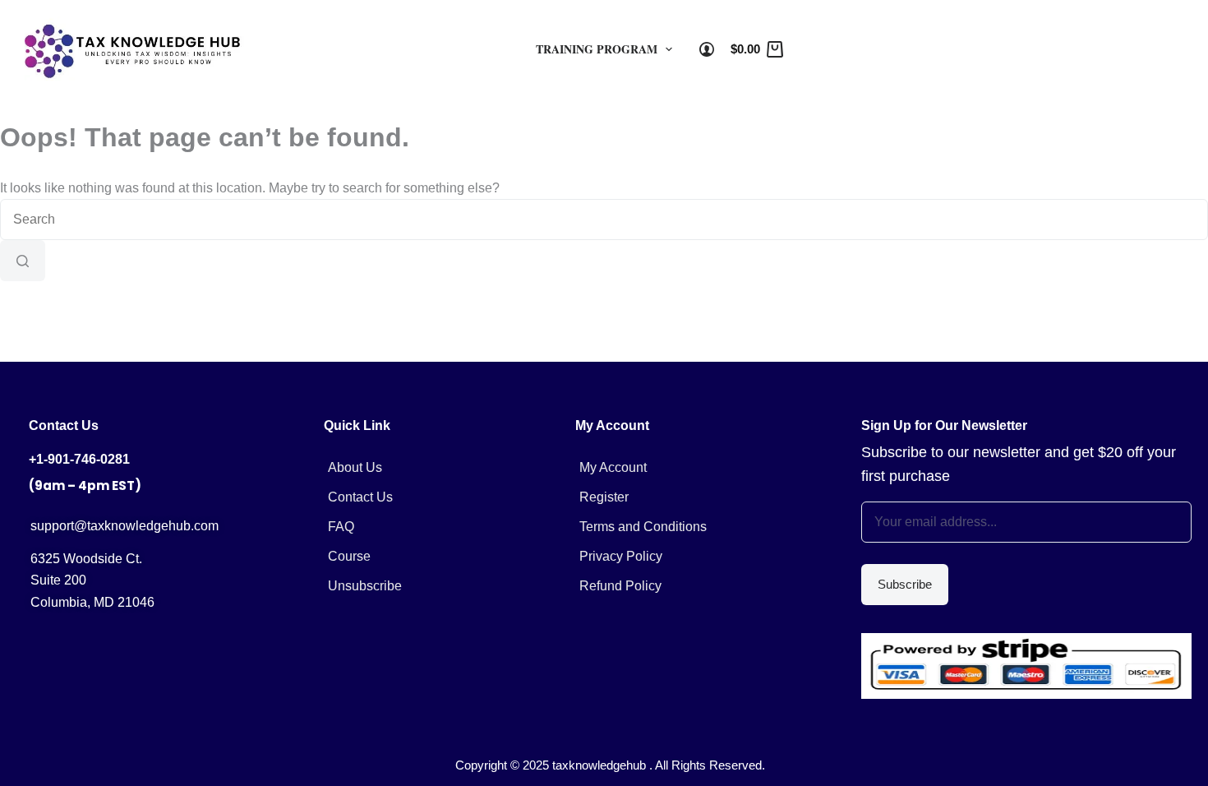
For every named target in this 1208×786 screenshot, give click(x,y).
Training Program (596, 49)
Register (604, 497)
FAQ (341, 527)
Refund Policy (620, 586)
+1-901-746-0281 (79, 459)
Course (349, 556)
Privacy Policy (620, 556)
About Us (355, 467)
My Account (613, 467)
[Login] (706, 49)
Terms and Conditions (643, 527)
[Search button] (22, 260)
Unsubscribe (365, 586)
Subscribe (905, 584)
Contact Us (360, 497)
